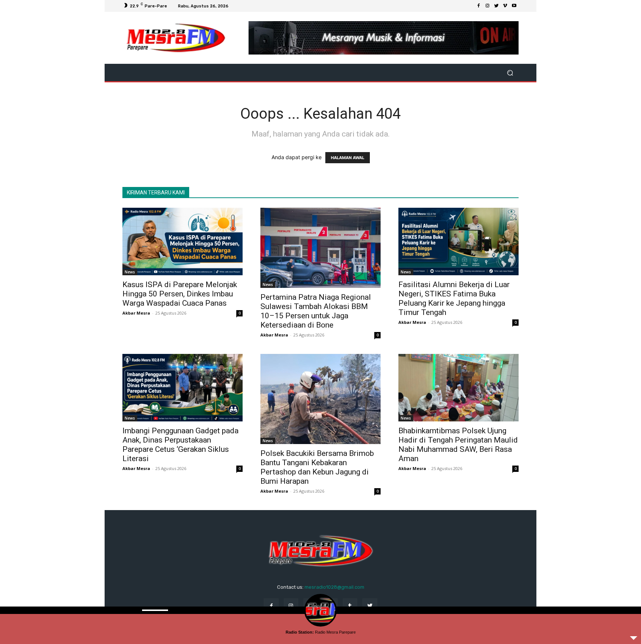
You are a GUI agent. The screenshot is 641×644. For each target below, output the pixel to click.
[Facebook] (478, 5)
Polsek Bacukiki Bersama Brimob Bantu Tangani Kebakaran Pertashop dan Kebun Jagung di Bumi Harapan (317, 467)
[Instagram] (487, 5)
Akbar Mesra (136, 313)
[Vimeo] (505, 5)
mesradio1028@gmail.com (334, 587)
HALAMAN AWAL (347, 157)
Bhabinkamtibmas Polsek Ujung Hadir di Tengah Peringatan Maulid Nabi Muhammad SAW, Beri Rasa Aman (458, 444)
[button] (510, 72)
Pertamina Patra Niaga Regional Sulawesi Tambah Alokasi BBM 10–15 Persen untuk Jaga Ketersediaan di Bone (315, 311)
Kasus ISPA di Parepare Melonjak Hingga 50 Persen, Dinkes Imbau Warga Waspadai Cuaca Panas (179, 294)
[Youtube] (514, 5)
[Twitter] (496, 5)
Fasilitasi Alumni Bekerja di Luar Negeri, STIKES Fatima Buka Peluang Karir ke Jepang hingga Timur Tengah (454, 298)
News (130, 272)
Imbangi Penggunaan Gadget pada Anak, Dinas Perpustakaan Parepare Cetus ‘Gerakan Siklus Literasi (180, 444)
